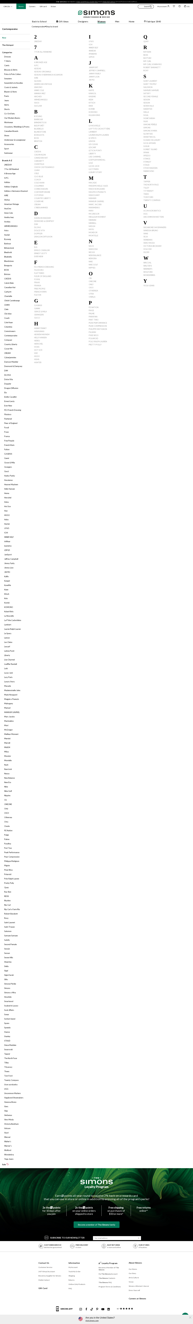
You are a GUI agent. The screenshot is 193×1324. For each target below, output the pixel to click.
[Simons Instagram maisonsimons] (80, 1309)
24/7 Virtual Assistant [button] (46, 1271)
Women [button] (101, 21)
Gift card (43, 6)
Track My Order (75, 1271)
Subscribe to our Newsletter (67, 1237)
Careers (32, 6)
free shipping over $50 (87, 2)
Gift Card (42, 1288)
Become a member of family (96, 1224)
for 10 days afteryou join (51, 1210)
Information (74, 1263)
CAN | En (7, 6)
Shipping (72, 1276)
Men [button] (117, 21)
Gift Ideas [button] (64, 21)
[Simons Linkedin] (108, 1309)
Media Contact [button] (44, 1280)
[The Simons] (96, 1180)
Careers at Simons (137, 1298)
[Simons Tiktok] (92, 1309)
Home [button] (132, 21)
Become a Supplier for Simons (49, 1276)
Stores (21, 6)
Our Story (132, 1273)
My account (162, 6)
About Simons (135, 1263)
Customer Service (45, 1267)
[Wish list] (174, 6)
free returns (109, 2)
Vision (53, 6)
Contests (107, 1278)
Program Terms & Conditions (110, 1287)
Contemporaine (10, 29)
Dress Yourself (134, 1290)
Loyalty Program (97, 1187)
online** (144, 1209)
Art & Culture (134, 1278)
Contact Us (43, 1263)
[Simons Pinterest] (97, 1309)
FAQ (70, 1288)
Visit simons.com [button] (92, 1320)
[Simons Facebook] (86, 1309)
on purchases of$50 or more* (116, 1210)
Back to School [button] (39, 21)
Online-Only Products (77, 1284)
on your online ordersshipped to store (84, 1210)
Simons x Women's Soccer (139, 1286)
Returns (72, 1280)
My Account (73, 1267)
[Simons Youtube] (102, 1309)
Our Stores (133, 1269)
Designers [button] (83, 21)
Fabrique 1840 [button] (153, 21)
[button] (146, 7)
